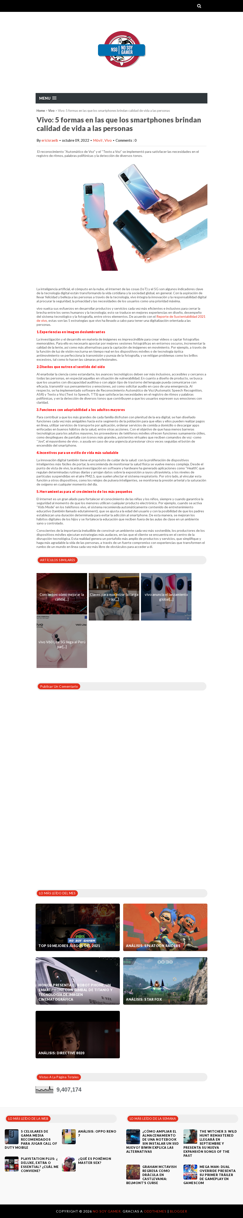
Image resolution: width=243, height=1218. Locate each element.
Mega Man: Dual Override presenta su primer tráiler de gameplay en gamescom (209, 1175)
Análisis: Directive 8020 (61, 1053)
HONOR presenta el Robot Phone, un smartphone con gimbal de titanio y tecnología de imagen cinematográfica (75, 992)
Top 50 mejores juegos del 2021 (69, 946)
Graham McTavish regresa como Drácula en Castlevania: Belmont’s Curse (151, 1175)
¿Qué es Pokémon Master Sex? (94, 1161)
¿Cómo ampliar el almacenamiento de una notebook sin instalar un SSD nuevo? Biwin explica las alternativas (152, 1141)
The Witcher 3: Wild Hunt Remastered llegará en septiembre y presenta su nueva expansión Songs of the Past (210, 1143)
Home (41, 110)
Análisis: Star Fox (144, 999)
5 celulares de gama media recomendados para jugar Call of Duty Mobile (31, 1139)
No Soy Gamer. (108, 1211)
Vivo (51, 110)
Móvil (98, 140)
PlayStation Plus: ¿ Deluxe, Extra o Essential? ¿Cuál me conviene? (40, 1165)
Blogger (178, 1211)
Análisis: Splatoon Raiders (153, 946)
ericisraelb (50, 140)
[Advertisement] (71, 848)
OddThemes (155, 1211)
